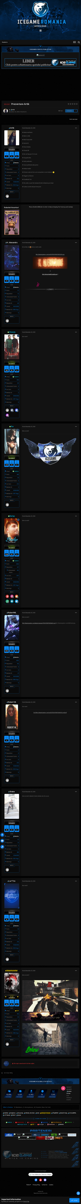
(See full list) (46, 1107)
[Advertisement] (40, 87)
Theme (28, 1185)
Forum (44, 1152)
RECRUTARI (45, 1157)
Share (61, 111)
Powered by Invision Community (40, 1193)
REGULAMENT (45, 1155)
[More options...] (76, 128)
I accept (75, 1200)
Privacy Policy (36, 1185)
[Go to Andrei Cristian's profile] (63, 1088)
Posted (28, 128)
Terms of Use (26, 1201)
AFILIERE (45, 1153)
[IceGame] (20, 1154)
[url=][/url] (50, 713)
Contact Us (44, 1185)
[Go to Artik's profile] (5, 111)
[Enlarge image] (54, 172)
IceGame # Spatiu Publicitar (40, 49)
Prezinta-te (23, 112)
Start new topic (73, 119)
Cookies (51, 1185)
